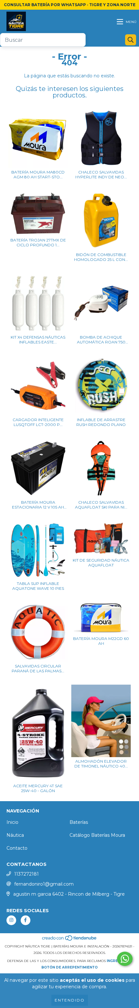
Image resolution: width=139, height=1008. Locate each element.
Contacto (16, 848)
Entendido (70, 1000)
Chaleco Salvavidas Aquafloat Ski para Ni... (101, 505)
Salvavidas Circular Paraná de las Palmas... (38, 668)
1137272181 (26, 874)
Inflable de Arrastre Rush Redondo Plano (101, 422)
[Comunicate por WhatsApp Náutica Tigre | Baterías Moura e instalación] (125, 959)
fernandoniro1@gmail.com (44, 884)
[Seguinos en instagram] (11, 920)
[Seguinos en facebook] (25, 920)
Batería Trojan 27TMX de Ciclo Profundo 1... (38, 242)
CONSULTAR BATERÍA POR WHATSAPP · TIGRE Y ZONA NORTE (69, 4)
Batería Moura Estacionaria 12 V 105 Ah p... (38, 505)
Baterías (79, 822)
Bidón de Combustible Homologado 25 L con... (101, 257)
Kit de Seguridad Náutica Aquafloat (101, 562)
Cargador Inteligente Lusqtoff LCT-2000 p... (38, 422)
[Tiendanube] (69, 940)
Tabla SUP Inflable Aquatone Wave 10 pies (38, 586)
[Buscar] (130, 39)
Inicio (12, 822)
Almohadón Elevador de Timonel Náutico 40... (101, 763)
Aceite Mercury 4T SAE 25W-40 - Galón (38, 788)
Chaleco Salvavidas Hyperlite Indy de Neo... (101, 174)
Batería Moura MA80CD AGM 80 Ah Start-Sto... (38, 174)
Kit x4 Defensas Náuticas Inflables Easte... (38, 339)
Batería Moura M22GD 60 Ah (101, 641)
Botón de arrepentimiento (69, 967)
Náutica (15, 835)
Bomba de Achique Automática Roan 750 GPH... (101, 339)
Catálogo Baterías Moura (97, 835)
